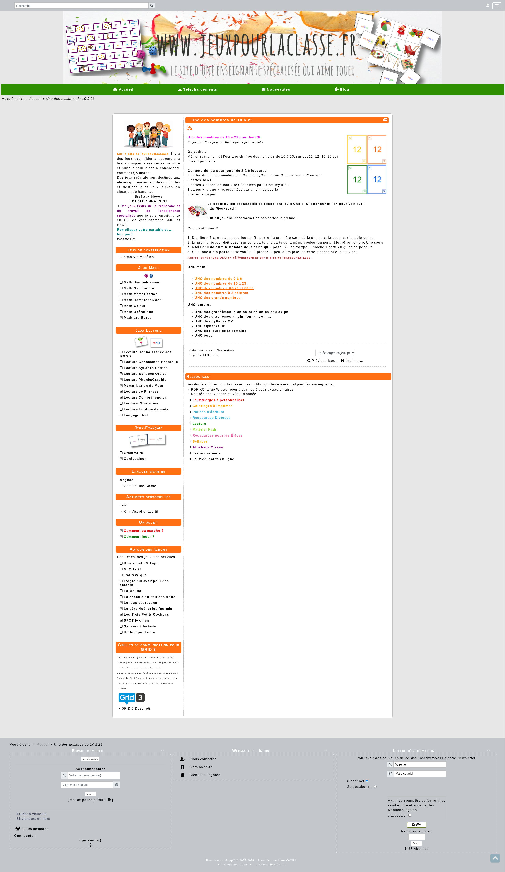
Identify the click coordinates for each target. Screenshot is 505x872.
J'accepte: (398, 815)
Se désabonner (360, 786)
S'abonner (355, 781)
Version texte (200, 767)
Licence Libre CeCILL (271, 864)
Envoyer (90, 794)
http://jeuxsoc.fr (221, 208)
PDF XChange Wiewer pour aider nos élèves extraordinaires (242, 389)
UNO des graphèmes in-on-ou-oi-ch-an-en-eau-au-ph (242, 312)
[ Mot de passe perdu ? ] (90, 800)
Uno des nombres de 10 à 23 (222, 120)
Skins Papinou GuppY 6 (236, 864)
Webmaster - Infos (279, 750)
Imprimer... (353, 360)
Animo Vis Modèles (137, 257)
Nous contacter (202, 759)
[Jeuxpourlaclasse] (252, 34)
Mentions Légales (204, 775)
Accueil (35, 98)
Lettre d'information (441, 750)
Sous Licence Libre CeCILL (277, 860)
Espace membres (118, 750)
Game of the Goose (140, 486)
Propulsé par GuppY (221, 860)
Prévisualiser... (325, 360)
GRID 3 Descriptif (136, 708)
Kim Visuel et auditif (141, 511)
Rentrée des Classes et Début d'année (223, 394)
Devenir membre (90, 759)
